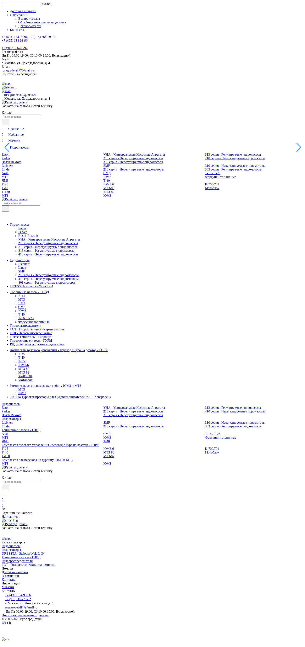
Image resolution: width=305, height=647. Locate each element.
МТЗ (5, 177)
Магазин (8, 587)
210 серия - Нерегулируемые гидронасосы (133, 158)
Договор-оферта (29, 26)
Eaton (5, 154)
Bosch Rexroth (11, 162)
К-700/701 (212, 184)
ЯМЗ (5, 180)
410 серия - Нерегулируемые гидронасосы (235, 158)
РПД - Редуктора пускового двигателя (37, 344)
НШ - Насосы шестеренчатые (31, 333)
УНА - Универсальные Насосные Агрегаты (134, 154)
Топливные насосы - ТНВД (29, 292)
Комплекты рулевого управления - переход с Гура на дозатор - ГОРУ (59, 350)
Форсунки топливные (220, 177)
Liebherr (7, 165)
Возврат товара (29, 18)
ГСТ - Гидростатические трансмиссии (37, 329)
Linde (5, 169)
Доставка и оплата (23, 11)
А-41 (5, 173)
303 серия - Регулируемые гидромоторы (233, 169)
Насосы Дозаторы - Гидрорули (31, 337)
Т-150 (6, 191)
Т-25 (5, 184)
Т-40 (106, 180)
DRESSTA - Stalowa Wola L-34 (31, 286)
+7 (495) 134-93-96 (15, 40)
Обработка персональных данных (42, 22)
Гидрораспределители (25, 325)
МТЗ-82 (108, 191)
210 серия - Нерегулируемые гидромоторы (133, 169)
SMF (106, 165)
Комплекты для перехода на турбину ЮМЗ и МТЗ (45, 385)
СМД (107, 173)
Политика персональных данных (25, 615)
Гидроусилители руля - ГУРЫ (31, 340)
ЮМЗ (107, 177)
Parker (6, 158)
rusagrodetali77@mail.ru (18, 70)
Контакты (17, 29)
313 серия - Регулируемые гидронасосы (233, 154)
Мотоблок (212, 188)
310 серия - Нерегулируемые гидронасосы (133, 162)
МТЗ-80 (108, 188)
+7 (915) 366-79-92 (15, 48)
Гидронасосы (19, 147)
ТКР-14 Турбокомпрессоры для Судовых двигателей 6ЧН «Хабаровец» (60, 397)
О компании (10, 576)
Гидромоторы (19, 260)
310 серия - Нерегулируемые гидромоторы (235, 165)
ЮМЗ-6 (108, 184)
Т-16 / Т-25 (212, 173)
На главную (10, 516)
